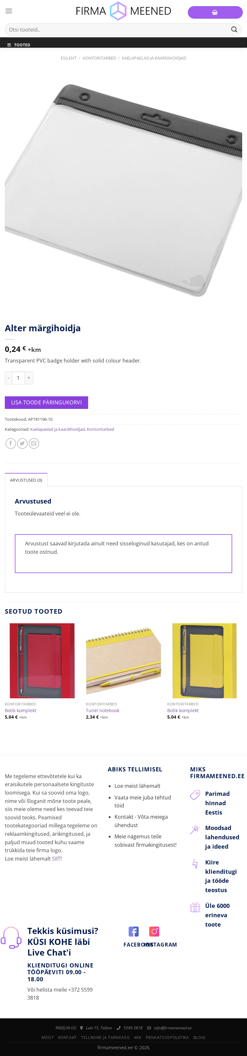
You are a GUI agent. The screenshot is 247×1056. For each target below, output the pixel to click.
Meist (47, 1037)
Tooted (22, 45)
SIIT (56, 858)
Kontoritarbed (99, 58)
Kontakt (67, 1037)
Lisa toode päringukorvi (46, 402)
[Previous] (5, 677)
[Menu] (9, 11)
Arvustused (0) (26, 480)
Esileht (69, 58)
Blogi (199, 1037)
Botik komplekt (20, 710)
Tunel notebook (102, 710)
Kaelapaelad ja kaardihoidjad (154, 58)
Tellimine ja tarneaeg (105, 1037)
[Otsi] (234, 29)
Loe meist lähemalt (137, 785)
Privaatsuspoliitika (167, 1037)
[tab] (26, 479)
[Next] (242, 677)
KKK (138, 1037)
